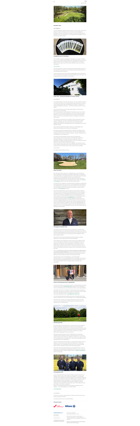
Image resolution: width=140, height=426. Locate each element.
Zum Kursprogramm (57, 388)
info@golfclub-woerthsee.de (59, 420)
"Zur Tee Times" (57, 66)
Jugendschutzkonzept (67, 286)
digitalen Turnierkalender (80, 350)
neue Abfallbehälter (70, 197)
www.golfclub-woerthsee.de (59, 421)
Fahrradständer (62, 188)
